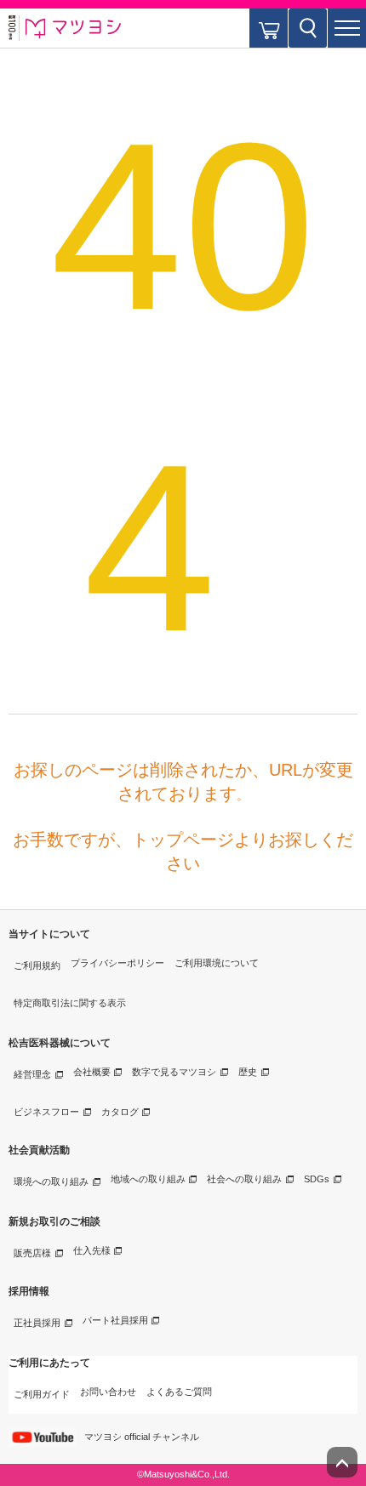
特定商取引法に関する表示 (70, 1003)
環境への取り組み (51, 1181)
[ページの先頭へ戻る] (342, 1462)
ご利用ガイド (42, 1394)
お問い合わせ (108, 1391)
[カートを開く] (268, 28)
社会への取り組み (244, 1179)
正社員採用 (37, 1323)
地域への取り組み (148, 1179)
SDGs (316, 1179)
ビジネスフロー (46, 1112)
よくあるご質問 (179, 1391)
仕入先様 (92, 1250)
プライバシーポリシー (117, 963)
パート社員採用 (115, 1320)
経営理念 (32, 1074)
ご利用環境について (216, 963)
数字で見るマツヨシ (174, 1072)
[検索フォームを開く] (308, 28)
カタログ (120, 1112)
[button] (347, 28)
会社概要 (92, 1072)
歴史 (247, 1072)
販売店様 (32, 1253)
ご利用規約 (37, 965)
